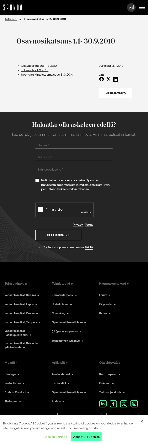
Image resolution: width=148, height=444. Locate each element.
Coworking (58, 313)
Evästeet (104, 383)
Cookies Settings (55, 436)
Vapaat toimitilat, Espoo (19, 304)
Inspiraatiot (59, 383)
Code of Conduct (15, 392)
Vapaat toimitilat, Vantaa (20, 313)
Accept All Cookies (86, 436)
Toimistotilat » (62, 283)
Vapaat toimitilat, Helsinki (20, 295)
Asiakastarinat (61, 374)
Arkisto (56, 401)
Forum (103, 295)
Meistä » (11, 362)
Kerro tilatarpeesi (62, 295)
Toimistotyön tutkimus (66, 340)
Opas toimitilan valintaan (67, 322)
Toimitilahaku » (16, 283)
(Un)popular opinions (65, 331)
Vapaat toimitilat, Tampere (21, 322)
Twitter (123, 403)
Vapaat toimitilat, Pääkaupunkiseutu (16, 332)
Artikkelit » (60, 362)
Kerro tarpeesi (108, 374)
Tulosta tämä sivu (115, 92)
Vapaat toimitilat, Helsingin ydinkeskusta (21, 345)
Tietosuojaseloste (110, 392)
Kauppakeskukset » (114, 283)
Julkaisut (11, 19)
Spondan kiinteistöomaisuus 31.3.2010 (47, 74)
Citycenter (105, 304)
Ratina (103, 313)
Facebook (113, 403)
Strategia (10, 374)
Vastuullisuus (13, 383)
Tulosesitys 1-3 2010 (34, 70)
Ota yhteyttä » (109, 362)
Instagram (134, 403)
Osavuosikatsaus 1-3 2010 (39, 65)
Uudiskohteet (60, 304)
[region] (74, 429)
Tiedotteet (11, 401)
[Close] (142, 421)
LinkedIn (103, 403)
